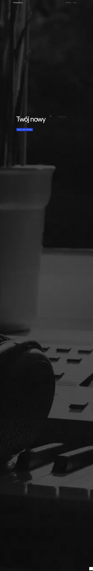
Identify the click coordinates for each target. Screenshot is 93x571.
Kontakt (75, 2)
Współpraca (68, 2)
